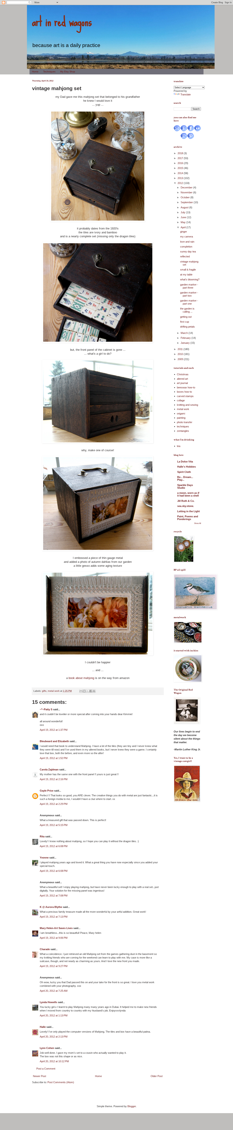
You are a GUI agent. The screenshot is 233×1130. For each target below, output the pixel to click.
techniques (183, 426)
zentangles (183, 430)
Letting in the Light (188, 511)
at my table (186, 274)
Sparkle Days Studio (185, 486)
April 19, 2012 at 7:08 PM (54, 895)
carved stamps (185, 396)
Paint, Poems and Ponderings (187, 518)
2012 (181, 183)
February (186, 337)
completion (186, 246)
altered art (182, 378)
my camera (186, 236)
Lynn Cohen (47, 1048)
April (183, 227)
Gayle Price (46, 790)
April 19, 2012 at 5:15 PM (54, 825)
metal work (54, 691)
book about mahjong (81, 677)
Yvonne (44, 857)
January (185, 342)
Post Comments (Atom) (60, 1082)
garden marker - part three (189, 286)
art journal (182, 383)
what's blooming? (189, 279)
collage (181, 400)
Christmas (182, 374)
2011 (180, 349)
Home (35, 71)
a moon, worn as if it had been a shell (188, 494)
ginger (183, 231)
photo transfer (184, 422)
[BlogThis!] (84, 691)
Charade (45, 949)
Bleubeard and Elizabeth (54, 741)
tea (178, 446)
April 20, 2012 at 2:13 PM (54, 1036)
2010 (181, 354)
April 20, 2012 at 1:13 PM (54, 1015)
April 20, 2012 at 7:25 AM (54, 990)
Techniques (49, 71)
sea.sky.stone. (185, 506)
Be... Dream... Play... (185, 478)
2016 (181, 163)
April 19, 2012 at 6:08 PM (54, 846)
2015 (181, 168)
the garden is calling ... (187, 310)
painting (181, 417)
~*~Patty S (46, 709)
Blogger (131, 1106)
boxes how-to (184, 391)
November (187, 192)
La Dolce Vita (185, 461)
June (184, 217)
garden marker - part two (189, 294)
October (185, 197)
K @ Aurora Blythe (51, 906)
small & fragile (188, 269)
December (187, 187)
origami (181, 413)
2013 (181, 178)
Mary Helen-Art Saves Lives (56, 928)
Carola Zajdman (49, 769)
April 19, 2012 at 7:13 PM (54, 916)
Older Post (157, 1076)
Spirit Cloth (184, 471)
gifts (44, 691)
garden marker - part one (189, 302)
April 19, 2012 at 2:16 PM (54, 779)
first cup (184, 321)
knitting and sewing (187, 404)
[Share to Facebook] (90, 691)
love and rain (187, 241)
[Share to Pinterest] (94, 691)
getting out (186, 316)
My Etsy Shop (67, 71)
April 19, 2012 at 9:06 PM (54, 937)
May (183, 222)
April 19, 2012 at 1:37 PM (54, 729)
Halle (43, 1026)
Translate (185, 94)
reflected (185, 256)
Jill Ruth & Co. (185, 500)
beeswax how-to (186, 387)
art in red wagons (62, 21)
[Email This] (81, 691)
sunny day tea (188, 251)
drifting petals (187, 326)
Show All (197, 523)
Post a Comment (45, 1068)
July (183, 212)
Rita (42, 836)
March (184, 332)
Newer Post (39, 1076)
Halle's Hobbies (186, 466)
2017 (181, 158)
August (185, 207)
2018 (181, 153)
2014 (181, 173)
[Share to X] (87, 691)
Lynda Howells (48, 1002)
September (187, 202)
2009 (181, 359)
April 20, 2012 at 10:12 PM (54, 1061)
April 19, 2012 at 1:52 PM (54, 758)
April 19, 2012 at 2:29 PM (54, 803)
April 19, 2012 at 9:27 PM (54, 966)
